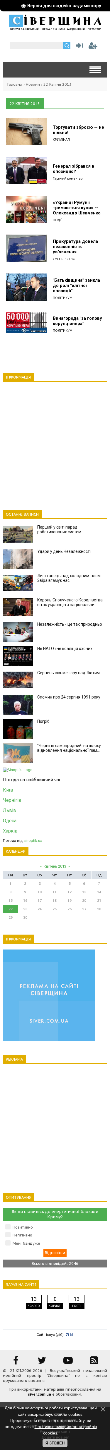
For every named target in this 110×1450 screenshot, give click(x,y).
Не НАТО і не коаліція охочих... (66, 648)
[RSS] (94, 1362)
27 (84, 909)
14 (99, 892)
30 (25, 918)
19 (69, 901)
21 (99, 901)
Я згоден (55, 1443)
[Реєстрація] (93, 47)
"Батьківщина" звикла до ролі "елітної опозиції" (76, 285)
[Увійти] (78, 47)
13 (84, 892)
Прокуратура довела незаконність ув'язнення (75, 246)
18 (55, 901)
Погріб (43, 721)
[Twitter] (42, 1362)
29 (11, 918)
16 (25, 901)
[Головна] (55, 28)
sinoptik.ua (32, 840)
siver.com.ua (39, 1394)
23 (25, 909)
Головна (14, 84)
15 (11, 901)
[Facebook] (16, 1362)
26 (69, 909)
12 (69, 892)
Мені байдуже (26, 1243)
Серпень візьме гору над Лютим (68, 672)
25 (55, 909)
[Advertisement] (55, 442)
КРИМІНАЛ (61, 139)
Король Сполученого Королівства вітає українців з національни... (70, 602)
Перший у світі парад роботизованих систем (59, 529)
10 (40, 892)
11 (55, 892)
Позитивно (23, 1227)
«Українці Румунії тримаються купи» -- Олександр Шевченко (77, 208)
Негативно (22, 1235)
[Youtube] (68, 1362)
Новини (33, 84)
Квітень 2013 (55, 866)
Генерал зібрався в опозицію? (73, 169)
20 (84, 901)
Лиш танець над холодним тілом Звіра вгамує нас (69, 578)
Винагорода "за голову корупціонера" (77, 321)
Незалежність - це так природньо (69, 624)
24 (40, 909)
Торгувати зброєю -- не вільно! (78, 130)
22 (11, 909)
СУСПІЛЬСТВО (64, 259)
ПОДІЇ (57, 220)
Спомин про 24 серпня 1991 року (68, 697)
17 (40, 901)
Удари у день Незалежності (64, 551)
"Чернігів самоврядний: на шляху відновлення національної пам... (69, 748)
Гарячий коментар (68, 178)
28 (99, 909)
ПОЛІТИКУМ (62, 297)
